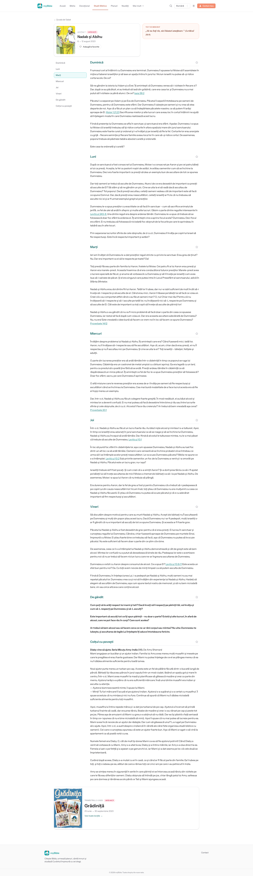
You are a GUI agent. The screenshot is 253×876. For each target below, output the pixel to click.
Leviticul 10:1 (135, 439)
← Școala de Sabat (62, 19)
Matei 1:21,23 (112, 112)
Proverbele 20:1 (98, 410)
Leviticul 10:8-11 (174, 564)
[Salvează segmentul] (196, 62)
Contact (204, 852)
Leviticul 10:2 (112, 458)
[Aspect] (193, 6)
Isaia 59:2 (139, 93)
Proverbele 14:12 (98, 323)
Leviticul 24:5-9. (98, 214)
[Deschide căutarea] (171, 6)
